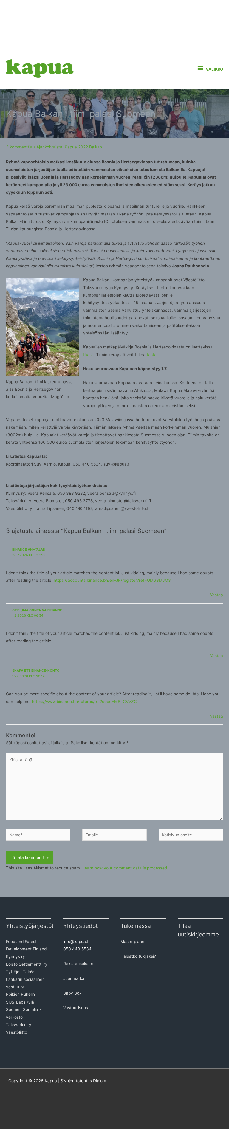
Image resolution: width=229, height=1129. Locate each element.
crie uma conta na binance (37, 610)
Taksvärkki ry (18, 1024)
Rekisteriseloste (78, 963)
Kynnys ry (15, 956)
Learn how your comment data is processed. (125, 868)
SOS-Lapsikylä (20, 1002)
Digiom (99, 1080)
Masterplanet (133, 941)
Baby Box (72, 993)
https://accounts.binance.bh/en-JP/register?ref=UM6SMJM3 (112, 580)
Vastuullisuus (75, 1007)
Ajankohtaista (49, 147)
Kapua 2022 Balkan (83, 147)
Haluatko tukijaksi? (138, 956)
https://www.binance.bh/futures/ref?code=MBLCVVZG (84, 701)
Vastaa (216, 595)
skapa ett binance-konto (36, 671)
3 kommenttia (19, 147)
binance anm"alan (28, 550)
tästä (152, 354)
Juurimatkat (74, 978)
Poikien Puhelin (20, 994)
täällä (88, 354)
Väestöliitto (16, 1032)
